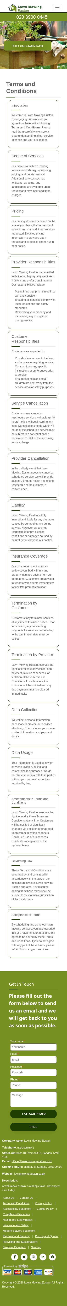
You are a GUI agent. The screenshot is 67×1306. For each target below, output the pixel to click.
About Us (8, 1197)
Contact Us (26, 1197)
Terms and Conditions (16, 1203)
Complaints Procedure (16, 1214)
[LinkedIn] (43, 1257)
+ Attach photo (34, 1113)
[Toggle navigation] (57, 7)
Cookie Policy (45, 1208)
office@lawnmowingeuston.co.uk (32, 1161)
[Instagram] (33, 1257)
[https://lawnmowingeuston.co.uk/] (25, 7)
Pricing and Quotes (46, 1236)
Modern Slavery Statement (19, 1230)
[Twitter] (24, 1257)
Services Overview (14, 1247)
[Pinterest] (52, 1257)
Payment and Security (16, 1236)
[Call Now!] (33, 17)
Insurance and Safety (16, 1225)
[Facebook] (14, 1257)
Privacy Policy (43, 1203)
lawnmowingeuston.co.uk (29, 1173)
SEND (33, 1126)
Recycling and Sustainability (20, 1241)
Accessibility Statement (17, 1208)
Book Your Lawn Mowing (28, 45)
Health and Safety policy (17, 1219)
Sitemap (36, 1247)
